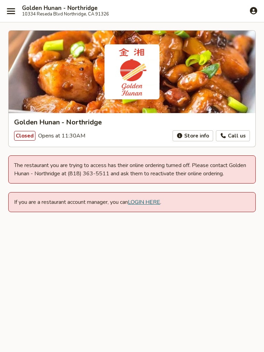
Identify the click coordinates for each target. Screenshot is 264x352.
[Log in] (253, 11)
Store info (196, 135)
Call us (236, 135)
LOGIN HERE (144, 202)
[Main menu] (11, 11)
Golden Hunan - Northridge (60, 8)
